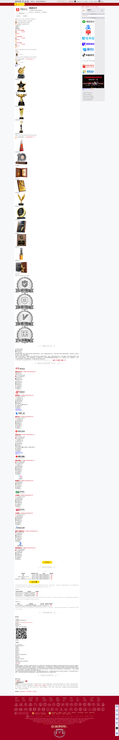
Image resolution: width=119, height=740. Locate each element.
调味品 (78, 700)
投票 (18, 34)
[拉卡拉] (88, 38)
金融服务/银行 (87, 6)
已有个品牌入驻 (87, 92)
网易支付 (96, 6)
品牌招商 (58, 716)
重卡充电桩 (31, 697)
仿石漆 (64, 699)
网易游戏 (17, 395)
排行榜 (69, 712)
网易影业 (17, 480)
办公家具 (23, 700)
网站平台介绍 (68, 713)
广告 (83, 89)
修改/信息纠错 (43, 713)
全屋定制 (71, 700)
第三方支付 (92, 6)
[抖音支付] (88, 54)
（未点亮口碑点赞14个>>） (30, 58)
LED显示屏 (44, 700)
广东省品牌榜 (18, 36)
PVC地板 (92, 697)
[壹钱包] (88, 49)
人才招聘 (63, 713)
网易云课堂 (18, 460)
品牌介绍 (20, 4)
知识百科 (67, 716)
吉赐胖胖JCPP (31, 716)
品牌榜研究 (60, 712)
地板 (36, 700)
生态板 (71, 697)
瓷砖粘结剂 (17, 700)
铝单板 (37, 699)
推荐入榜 (86, 712)
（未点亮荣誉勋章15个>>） (30, 137)
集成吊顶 (85, 700)
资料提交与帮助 (91, 712)
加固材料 (30, 700)
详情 (51, 574)
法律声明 (53, 713)
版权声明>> (37, 685)
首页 (83, 6)
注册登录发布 (73, 712)
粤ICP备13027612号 (54, 723)
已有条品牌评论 (88, 99)
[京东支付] (88, 66)
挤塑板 (57, 697)
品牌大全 (64, 712)
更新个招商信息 (87, 94)
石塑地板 (58, 700)
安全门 (78, 699)
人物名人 (81, 716)
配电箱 (37, 697)
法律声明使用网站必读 (64, 723)
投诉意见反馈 (37, 713)
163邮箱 (17, 513)
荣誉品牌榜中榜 (54, 712)
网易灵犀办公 (18, 548)
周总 (19, 663)
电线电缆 (64, 697)
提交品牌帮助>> (29, 691)
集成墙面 (30, 699)
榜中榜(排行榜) (46, 716)
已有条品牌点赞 (88, 98)
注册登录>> (35, 691)
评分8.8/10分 (18, 679)
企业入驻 (18, 15)
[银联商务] (88, 43)
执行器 (16, 697)
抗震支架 (92, 700)
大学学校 (76, 716)
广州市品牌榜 (18, 42)
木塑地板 (44, 699)
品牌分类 (79, 1)
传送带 (23, 699)
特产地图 (91, 716)
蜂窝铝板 (58, 699)
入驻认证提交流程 (80, 712)
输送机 (91, 699)
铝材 (84, 697)
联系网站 (81, 722)
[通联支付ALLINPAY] (88, 71)
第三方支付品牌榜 (19, 30)
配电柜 (43, 697)
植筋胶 (98, 700)
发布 (92, 1)
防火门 (16, 699)
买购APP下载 (58, 713)
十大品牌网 (53, 716)
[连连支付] (88, 60)
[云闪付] (88, 32)
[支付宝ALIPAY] (88, 26)
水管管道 (98, 699)
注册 (89, 1)
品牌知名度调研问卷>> (41, 1)
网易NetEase (18, 371)
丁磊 (16, 663)
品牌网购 (86, 716)
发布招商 (25, 15)
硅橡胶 (84, 699)
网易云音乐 (18, 434)
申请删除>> (44, 685)
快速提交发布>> (23, 691)
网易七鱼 (17, 416)
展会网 (63, 716)
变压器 (98, 697)
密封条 (50, 697)
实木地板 (51, 699)
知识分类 (83, 1)
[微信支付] (88, 21)
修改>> (40, 685)
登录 (87, 1)
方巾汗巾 (71, 699)
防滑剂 (23, 697)
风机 (64, 700)
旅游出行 (72, 716)
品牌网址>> (45, 12)
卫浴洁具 (51, 700)
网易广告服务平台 (19, 531)
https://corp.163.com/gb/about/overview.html (24, 622)
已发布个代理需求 (88, 96)
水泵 (77, 697)
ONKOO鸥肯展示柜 (39, 716)
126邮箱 (17, 495)
